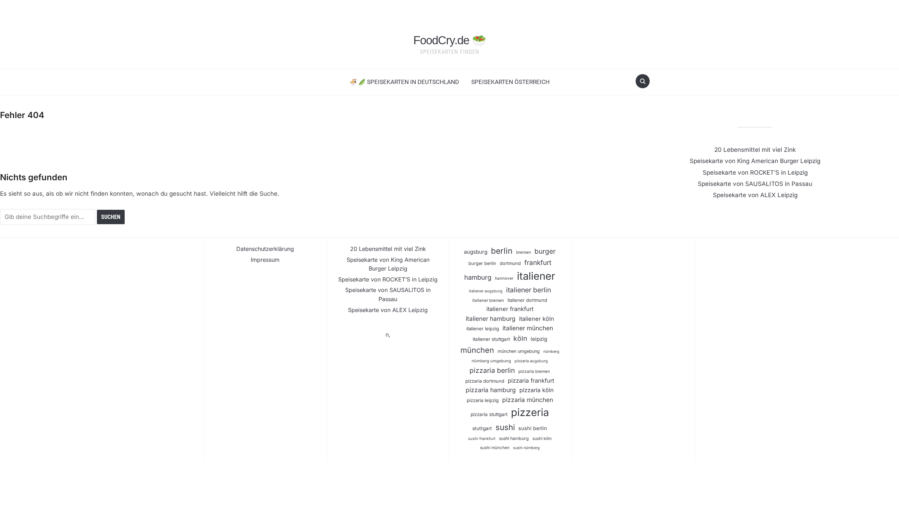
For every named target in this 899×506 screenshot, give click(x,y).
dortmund (510, 263)
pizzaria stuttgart (489, 414)
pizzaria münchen (527, 399)
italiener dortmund (527, 300)
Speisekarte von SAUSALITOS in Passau (755, 183)
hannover (504, 278)
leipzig (539, 339)
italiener (536, 276)
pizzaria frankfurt (531, 380)
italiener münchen (528, 328)
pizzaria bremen (534, 371)
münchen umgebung (519, 351)
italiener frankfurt (509, 308)
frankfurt (537, 263)
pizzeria (530, 412)
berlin (502, 251)
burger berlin (482, 263)
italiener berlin (528, 290)
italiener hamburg (491, 318)
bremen (523, 252)
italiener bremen (488, 300)
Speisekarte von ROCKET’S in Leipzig (755, 172)
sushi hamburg (514, 438)
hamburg (477, 277)
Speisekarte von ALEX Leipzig (755, 195)
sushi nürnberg (526, 448)
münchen (477, 350)
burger (545, 251)
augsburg (475, 251)
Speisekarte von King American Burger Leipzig (755, 160)
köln (520, 338)
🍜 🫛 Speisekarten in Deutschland (404, 81)
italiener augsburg (486, 290)
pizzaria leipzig (483, 400)
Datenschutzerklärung (265, 248)
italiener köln (536, 318)
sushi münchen (495, 447)
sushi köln (542, 438)
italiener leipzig (482, 328)
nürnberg (551, 351)
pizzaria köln (536, 390)
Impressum (265, 259)
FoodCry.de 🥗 (449, 40)
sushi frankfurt (482, 438)
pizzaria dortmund (484, 381)
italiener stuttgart (491, 339)
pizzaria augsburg (531, 360)
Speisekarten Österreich (510, 81)
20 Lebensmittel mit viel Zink (755, 149)
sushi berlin (532, 428)
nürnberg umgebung (491, 360)
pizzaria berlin (492, 370)
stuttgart (482, 428)
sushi (505, 427)
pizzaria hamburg (491, 390)
